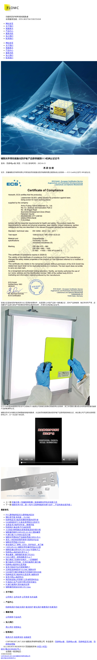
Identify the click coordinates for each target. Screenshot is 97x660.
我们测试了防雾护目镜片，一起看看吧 (22, 560)
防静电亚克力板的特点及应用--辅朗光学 (22, 575)
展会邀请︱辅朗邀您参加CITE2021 (20, 555)
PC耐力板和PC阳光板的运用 (17, 584)
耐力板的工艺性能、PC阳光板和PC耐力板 (23, 562)
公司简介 (9, 597)
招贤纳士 (17, 627)
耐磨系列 (45, 607)
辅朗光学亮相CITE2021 (15, 542)
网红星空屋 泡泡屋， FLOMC (18, 517)
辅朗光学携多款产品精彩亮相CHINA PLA (23, 537)
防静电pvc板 (71, 642)
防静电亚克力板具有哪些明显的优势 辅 (22, 520)
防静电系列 (10, 607)
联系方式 (9, 637)
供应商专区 (18, 637)
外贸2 (44, 647)
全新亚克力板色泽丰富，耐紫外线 (20, 525)
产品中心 (9, 31)
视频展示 (9, 29)
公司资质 (25, 597)
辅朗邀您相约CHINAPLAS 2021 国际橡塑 (23, 532)
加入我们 (9, 36)
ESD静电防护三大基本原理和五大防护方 (23, 522)
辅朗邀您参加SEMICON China (18, 587)
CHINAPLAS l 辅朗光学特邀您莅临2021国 (23, 547)
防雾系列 (53, 607)
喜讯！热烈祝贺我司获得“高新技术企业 (22, 540)
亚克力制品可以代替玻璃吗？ (18, 567)
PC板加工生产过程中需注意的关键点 (21, 582)
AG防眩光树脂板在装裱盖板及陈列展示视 (23, 530)
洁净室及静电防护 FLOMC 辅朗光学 (21, 570)
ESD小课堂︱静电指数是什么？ (19, 557)
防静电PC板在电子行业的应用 (18, 527)
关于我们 (9, 26)
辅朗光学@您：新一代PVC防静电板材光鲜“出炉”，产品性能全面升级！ (42, 505)
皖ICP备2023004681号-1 (11, 649)
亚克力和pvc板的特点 (15, 577)
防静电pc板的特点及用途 (16, 565)
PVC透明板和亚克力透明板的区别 (20, 515)
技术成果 (33, 597)
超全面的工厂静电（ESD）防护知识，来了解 (24, 545)
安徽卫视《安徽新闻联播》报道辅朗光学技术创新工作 (34, 502)
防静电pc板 (60, 642)
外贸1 (39, 647)
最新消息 (9, 34)
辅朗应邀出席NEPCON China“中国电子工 (23, 550)
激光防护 (29, 607)
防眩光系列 (20, 607)
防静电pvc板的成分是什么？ (17, 552)
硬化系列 (37, 607)
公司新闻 (9, 617)
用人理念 (9, 627)
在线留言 (27, 637)
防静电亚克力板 (85, 642)
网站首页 (9, 24)
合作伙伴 (17, 597)
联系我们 (9, 38)
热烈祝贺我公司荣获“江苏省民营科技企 (22, 579)
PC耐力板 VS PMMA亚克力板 (18, 535)
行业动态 (17, 617)
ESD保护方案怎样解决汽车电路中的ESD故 (23, 572)
